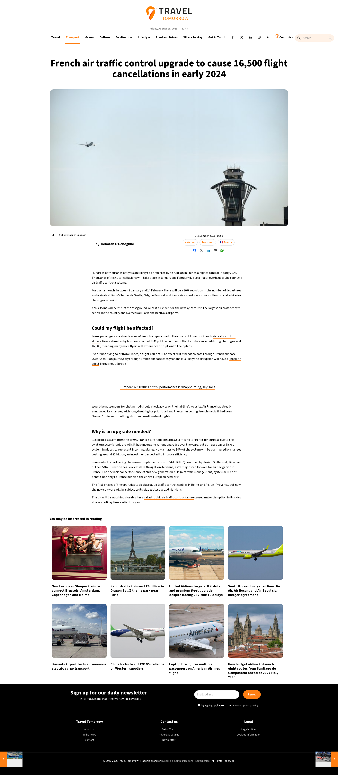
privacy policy (221, 404)
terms (206, 404)
